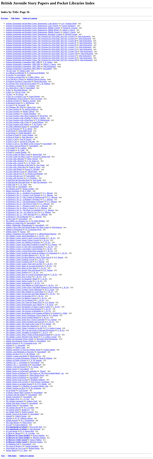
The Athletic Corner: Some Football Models (22, 317)
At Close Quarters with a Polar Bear (19, 120)
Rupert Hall (37, 154)
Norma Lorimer (28, 189)
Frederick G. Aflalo (60, 313)
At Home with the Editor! (15, 395)
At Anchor (10, 75)
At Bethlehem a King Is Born (17, 99)
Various (23, 232)
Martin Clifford (28, 111)
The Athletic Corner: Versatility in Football (22, 332)
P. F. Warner (52, 245)
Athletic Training (12, 386)
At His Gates (11, 219)
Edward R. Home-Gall (41, 157)
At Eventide (10, 148)
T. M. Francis (37, 124)
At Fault (9, 152)
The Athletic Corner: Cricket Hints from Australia (24, 251)
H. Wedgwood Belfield (36, 73)
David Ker (44, 116)
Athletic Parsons (12, 343)
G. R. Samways (33, 161)
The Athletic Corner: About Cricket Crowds (22, 240)
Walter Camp (20, 347)
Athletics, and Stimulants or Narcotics (20, 352)
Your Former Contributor (40, 382)
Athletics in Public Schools (16, 360)
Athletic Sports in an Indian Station (19, 384)
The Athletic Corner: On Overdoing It (20, 300)
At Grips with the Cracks (15, 172)
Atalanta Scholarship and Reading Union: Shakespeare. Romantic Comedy (34, 34)
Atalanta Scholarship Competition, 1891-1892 (23, 66)
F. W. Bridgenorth (42, 120)
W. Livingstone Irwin (33, 229)
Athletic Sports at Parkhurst (16, 373)
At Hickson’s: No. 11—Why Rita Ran (20, 214)
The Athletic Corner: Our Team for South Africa (24, 302)
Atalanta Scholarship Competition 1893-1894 (23, 69)
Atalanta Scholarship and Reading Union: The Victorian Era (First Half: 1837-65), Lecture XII (41, 60)
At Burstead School (13, 103)
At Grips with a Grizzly (15, 163)
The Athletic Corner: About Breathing (20, 236)
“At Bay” (9, 94)
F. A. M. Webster (28, 354)
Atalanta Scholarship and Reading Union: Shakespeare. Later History (32, 24)
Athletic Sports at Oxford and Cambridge (21, 371)
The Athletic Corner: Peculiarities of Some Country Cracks (28, 307)
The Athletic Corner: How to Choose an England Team (26, 275)
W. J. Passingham (27, 420)
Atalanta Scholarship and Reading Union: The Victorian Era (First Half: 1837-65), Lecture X (41, 56)
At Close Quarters (12, 109)
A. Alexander (20, 345)
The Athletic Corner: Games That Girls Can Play (24, 264)
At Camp (9, 105)
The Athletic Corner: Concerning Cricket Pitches (24, 249)
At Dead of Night (12, 135)
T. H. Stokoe (47, 62)
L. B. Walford (45, 84)
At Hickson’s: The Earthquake (17, 217)
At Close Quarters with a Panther (18, 118)
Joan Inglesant (35, 429)
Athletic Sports (11, 369)
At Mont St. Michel (13, 433)
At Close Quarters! (13, 111)
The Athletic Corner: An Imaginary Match (21, 279)
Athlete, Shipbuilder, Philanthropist (19, 225)
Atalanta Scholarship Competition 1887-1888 (23, 62)
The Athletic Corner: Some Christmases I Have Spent (26, 315)
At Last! (9, 425)
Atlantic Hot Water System (16, 403)
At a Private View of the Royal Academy (21, 84)
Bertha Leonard (28, 412)
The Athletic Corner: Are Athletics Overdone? (23, 242)
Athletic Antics (11, 232)
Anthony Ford (31, 401)
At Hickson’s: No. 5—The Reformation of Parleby (25, 202)
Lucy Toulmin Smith (69, 24)
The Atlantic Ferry (13, 399)
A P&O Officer (34, 77)
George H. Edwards (27, 142)
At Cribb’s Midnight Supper (16, 127)
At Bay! (9, 92)
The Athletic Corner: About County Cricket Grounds (26, 238)
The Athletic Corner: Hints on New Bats (21, 268)
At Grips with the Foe (14, 174)
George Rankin (20, 152)
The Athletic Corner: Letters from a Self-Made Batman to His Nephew (32, 287)
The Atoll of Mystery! (14, 446)
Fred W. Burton (25, 139)
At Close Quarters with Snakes (17, 124)
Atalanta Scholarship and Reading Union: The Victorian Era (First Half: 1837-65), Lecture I (40, 36)
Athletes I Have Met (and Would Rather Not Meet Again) (27, 227)
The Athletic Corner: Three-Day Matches (21, 326)
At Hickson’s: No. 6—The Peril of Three (21, 204)
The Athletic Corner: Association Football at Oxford (25, 245)
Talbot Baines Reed (36, 375)
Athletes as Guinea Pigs (15, 223)
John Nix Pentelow (40, 182)
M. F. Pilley (26, 191)
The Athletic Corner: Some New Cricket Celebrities (25, 320)
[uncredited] (47, 69)
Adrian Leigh (24, 71)
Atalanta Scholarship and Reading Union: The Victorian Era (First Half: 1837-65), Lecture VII (41, 51)
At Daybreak (11, 131)
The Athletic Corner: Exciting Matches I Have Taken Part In (28, 257)
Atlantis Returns (12, 420)
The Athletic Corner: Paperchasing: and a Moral (24, 305)
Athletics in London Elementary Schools (21, 358)
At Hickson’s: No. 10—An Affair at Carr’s (22, 212)
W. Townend (20, 105)
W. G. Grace (49, 290)
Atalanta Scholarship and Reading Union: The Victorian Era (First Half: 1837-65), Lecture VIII (42, 54)
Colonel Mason (37, 122)
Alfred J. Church (68, 30)
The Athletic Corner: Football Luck (19, 262)
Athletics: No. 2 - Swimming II (17, 365)
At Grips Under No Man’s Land (18, 154)
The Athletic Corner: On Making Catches (21, 298)
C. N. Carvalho (29, 433)
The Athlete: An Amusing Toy (17, 221)
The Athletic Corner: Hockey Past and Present (23, 270)
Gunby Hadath (27, 135)
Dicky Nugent (32, 159)
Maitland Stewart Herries (36, 79)
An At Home (11, 390)
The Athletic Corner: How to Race (19, 277)
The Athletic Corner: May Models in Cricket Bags (25, 292)
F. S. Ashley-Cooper (53, 328)
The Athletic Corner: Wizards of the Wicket (22, 337)
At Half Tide (10, 184)
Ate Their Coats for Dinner (16, 146)
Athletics (9, 345)
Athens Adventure (12, 191)
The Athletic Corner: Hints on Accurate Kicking (24, 266)
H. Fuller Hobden (38, 221)
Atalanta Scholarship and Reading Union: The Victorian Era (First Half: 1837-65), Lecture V (41, 47)
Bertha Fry (26, 410)
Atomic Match (11, 450)
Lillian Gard (31, 107)
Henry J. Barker (40, 118)
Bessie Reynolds (40, 81)
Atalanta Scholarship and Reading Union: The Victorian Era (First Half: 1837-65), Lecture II (41, 39)
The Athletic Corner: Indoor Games (19, 281)
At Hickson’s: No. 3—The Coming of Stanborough (25, 197)
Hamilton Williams (38, 380)
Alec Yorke (40, 165)
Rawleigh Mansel (20, 90)
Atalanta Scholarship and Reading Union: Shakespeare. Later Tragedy (32, 26)
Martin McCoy (35, 356)
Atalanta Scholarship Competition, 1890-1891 (23, 64)
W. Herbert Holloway (30, 109)
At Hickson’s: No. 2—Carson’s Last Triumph (23, 195)
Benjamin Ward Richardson (47, 339)
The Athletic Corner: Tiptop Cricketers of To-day (24, 328)
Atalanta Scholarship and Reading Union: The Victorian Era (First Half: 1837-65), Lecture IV (41, 43)
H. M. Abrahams (34, 388)
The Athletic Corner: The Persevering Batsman (23, 309)
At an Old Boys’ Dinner (15, 79)
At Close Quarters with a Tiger (17, 122)
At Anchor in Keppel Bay (15, 77)
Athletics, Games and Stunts (16, 356)
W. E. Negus (27, 129)
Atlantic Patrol (11, 405)
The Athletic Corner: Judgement (18, 283)
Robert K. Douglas (70, 28)
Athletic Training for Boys (16, 388)
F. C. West (23, 450)
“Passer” (43, 371)
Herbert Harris (34, 448)
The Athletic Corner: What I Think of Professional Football (28, 335)
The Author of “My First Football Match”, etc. (46, 373)
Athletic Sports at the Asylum (17, 380)
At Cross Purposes (13, 129)
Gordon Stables (49, 350)
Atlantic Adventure (13, 397)
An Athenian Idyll (12, 189)
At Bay (8, 90)
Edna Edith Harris (25, 131)
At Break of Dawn (13, 101)
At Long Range (12, 431)
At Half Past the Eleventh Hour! (18, 180)
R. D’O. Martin (41, 384)
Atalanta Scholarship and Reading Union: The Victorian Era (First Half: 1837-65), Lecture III (41, 41)
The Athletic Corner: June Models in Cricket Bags (25, 285)
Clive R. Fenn (20, 92)
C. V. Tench (31, 163)
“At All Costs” (11, 71)
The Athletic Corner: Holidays (17, 272)
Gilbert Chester (21, 416)
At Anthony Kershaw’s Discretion (18, 81)
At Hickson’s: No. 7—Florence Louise (20, 206)
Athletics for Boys (12, 354)
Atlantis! (9, 416)
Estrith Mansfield (24, 133)
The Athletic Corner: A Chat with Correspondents (24, 247)
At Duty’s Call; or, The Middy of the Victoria (23, 144)
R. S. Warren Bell (27, 431)
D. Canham (22, 148)
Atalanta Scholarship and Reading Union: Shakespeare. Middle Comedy (33, 28)
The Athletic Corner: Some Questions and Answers (25, 322)
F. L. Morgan (48, 193)
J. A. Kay (26, 399)
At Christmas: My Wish (15, 107)
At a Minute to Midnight (15, 73)
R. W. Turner (33, 367)
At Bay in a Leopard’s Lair (16, 96)
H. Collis (21, 150)
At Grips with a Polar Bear (16, 167)
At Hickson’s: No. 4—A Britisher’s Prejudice (23, 199)
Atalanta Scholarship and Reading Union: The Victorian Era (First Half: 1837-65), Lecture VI (41, 49)
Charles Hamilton (29, 114)
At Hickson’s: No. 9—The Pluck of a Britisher (23, 210)
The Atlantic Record (13, 408)
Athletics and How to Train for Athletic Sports (23, 350)
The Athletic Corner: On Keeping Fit (20, 296)
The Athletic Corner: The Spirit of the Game (22, 324)
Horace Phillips (38, 435)
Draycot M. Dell (36, 427)
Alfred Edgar (32, 172)
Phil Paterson (57, 227)
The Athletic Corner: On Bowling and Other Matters (25, 294)
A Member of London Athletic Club (34, 386)
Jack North (37, 180)
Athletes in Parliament (14, 229)
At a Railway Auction (14, 86)
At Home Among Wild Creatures (18, 393)
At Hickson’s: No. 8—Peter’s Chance (20, 208)
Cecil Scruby (23, 390)
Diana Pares (27, 423)
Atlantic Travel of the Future (16, 414)
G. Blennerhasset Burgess (46, 234)
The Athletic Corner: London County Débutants (24, 290)
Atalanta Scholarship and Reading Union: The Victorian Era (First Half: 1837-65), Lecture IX (41, 45)
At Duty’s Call (11, 139)
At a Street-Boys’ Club (14, 88)
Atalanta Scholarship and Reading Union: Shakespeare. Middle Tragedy (33, 32)
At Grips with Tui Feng (14, 178)
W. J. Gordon (29, 408)
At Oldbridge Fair (12, 444)
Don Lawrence (36, 99)
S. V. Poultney (31, 178)
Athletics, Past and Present (16, 367)
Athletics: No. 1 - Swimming (16, 363)
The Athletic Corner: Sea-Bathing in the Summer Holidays (28, 313)
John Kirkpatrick (84, 36)
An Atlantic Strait (12, 410)
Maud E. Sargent (29, 101)
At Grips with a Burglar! (15, 159)
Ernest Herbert (34, 96)
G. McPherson (28, 103)
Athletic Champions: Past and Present (20, 234)
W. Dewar (20, 94)
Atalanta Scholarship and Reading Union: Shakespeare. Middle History (33, 30)
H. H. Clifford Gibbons (24, 418)
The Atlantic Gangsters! (15, 401)
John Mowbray (27, 137)
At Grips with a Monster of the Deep (19, 165)
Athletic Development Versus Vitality (20, 339)
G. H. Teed (22, 184)
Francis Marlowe (21, 425)
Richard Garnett (71, 34)
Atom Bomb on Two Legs (16, 448)
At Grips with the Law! (14, 176)
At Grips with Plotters (14, 169)
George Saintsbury (69, 26)
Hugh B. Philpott (45, 358)
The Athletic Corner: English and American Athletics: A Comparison (31, 253)
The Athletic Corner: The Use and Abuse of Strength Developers (30, 330)
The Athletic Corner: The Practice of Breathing (23, 311)
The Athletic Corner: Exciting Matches (20, 255)
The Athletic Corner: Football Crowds (20, 260)
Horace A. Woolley (32, 169)
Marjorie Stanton (39, 438)
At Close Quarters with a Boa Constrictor (21, 116)
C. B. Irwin (49, 305)
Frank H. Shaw (34, 167)
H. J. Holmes (30, 86)
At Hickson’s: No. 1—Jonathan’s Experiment (23, 193)
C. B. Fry (40, 236)
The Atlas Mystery (13, 423)
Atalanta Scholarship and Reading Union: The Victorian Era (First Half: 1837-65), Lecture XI (41, 58)
